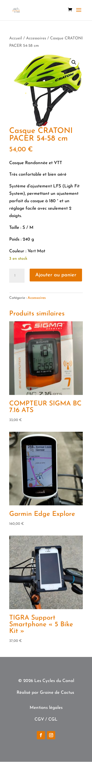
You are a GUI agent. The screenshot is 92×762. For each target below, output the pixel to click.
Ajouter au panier (55, 275)
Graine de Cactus (57, 692)
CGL (52, 719)
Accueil (15, 38)
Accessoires (36, 38)
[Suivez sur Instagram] (51, 735)
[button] (73, 62)
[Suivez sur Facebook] (41, 735)
